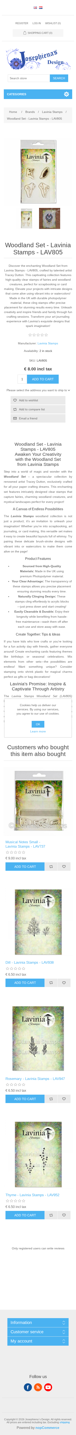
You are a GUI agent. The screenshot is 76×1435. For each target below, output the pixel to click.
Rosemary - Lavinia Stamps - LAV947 (35, 1079)
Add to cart (43, 379)
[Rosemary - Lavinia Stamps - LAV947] (37, 1038)
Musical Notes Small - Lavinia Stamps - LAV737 (25, 844)
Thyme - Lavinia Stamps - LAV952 (32, 1195)
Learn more (38, 731)
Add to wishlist (28, 400)
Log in (37, 23)
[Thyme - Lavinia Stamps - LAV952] (37, 1154)
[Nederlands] (40, 7)
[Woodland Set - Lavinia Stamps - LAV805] (26, 218)
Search (59, 78)
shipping (65, 1422)
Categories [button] (16, 94)
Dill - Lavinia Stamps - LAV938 (29, 963)
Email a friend (28, 418)
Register (21, 23)
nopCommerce (47, 1428)
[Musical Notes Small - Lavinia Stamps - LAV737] (37, 801)
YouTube (48, 1387)
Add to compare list (32, 409)
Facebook (28, 1387)
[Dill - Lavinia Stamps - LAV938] (37, 922)
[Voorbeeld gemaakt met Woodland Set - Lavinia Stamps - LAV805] (49, 218)
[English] (35, 7)
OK (38, 724)
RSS (38, 1387)
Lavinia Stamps (48, 343)
